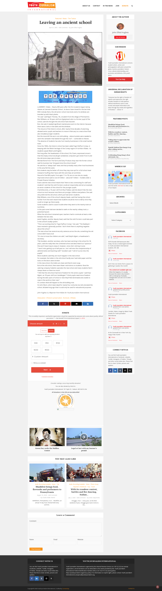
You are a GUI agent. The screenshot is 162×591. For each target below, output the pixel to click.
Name (31, 539)
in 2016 (82, 318)
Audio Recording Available (43, 484)
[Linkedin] (115, 370)
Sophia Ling (113, 158)
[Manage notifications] (157, 586)
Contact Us (131, 588)
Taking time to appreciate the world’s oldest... (119, 140)
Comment (32, 521)
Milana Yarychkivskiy (123, 158)
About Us (86, 6)
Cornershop (65, 588)
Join (117, 6)
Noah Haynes (114, 151)
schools (66, 298)
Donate (125, 6)
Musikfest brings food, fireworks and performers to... (119, 125)
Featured (58, 18)
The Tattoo (72, 18)
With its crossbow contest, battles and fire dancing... (117, 133)
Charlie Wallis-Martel (49, 497)
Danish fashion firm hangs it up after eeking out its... (119, 148)
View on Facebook (112, 253)
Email (55, 539)
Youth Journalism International (122, 236)
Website (80, 539)
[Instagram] (125, 370)
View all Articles (120, 37)
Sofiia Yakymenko (94, 498)
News (65, 18)
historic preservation (54, 298)
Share (120, 253)
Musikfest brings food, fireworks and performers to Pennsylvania (47, 489)
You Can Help (120, 79)
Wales (73, 298)
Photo (113, 250)
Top (58, 484)
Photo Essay (94, 484)
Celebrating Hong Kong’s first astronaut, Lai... (119, 156)
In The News (108, 6)
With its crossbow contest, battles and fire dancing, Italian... (84, 492)
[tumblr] (120, 370)
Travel (93, 487)
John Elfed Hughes (76, 27)
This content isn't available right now (120, 270)
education (42, 298)
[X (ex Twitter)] (130, 370)
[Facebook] (110, 370)
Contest (96, 6)
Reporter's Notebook (79, 487)
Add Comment (63, 27)
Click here (120, 186)
